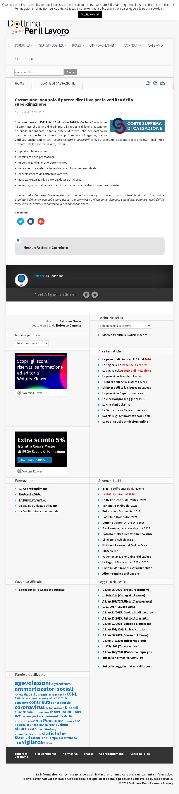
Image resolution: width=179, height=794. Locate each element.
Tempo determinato (62, 738)
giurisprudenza (52, 45)
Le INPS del (126, 359)
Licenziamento (49, 716)
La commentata (39, 511)
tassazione (39, 738)
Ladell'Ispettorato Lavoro (124, 393)
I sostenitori (24, 59)
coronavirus (30, 707)
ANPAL (19, 694)
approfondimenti (103, 45)
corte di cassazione (57, 83)
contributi (39, 702)
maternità (22, 721)
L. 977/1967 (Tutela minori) (120, 646)
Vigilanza (32, 742)
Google (86, 294)
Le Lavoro (126, 410)
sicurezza (24, 728)
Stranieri (22, 737)
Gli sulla (126, 387)
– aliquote (126, 528)
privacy (69, 721)
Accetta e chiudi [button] (90, 14)
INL (69, 711)
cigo (33, 698)
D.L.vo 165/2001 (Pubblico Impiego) (127, 652)
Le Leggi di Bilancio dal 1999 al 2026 (125, 562)
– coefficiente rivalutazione (123, 489)
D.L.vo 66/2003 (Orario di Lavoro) (125, 635)
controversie (61, 703)
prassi (78, 45)
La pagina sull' (126, 370)
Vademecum (126, 557)
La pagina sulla (124, 365)
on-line (110, 551)
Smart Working (46, 729)
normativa (23, 45)
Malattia (66, 716)
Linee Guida (127, 568)
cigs (38, 698)
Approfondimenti (111, 754)
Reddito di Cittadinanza (31, 725)
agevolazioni (33, 683)
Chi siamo (155, 45)
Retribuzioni (121, 511)
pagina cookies (153, 8)
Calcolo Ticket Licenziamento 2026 (127, 534)
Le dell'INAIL (116, 404)
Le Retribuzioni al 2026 (118, 494)
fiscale (27, 712)
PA (40, 721)
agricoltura (61, 683)
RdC (77, 721)
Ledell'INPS (123, 399)
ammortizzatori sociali (44, 688)
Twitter (94, 294)
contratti (132, 45)
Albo (121, 574)
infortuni (58, 711)
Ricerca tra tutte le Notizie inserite (124, 335)
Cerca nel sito (140, 754)
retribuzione (58, 725)
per (123, 523)
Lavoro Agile (28, 716)
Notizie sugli (127, 416)
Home (19, 83)
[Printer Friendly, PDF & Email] (155, 83)
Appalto (31, 694)
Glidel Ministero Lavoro (124, 382)
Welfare (48, 743)
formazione (41, 712)
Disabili (71, 707)
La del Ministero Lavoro (122, 376)
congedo (47, 698)
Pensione (53, 720)
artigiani (43, 694)
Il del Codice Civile (124, 545)
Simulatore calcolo (117, 540)
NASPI (34, 721)
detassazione (54, 708)
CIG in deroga (22, 698)
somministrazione (28, 734)
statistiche (54, 733)
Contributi (119, 517)
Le (124, 500)
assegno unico (57, 694)
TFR (18, 742)
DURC (18, 712)
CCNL (72, 694)
